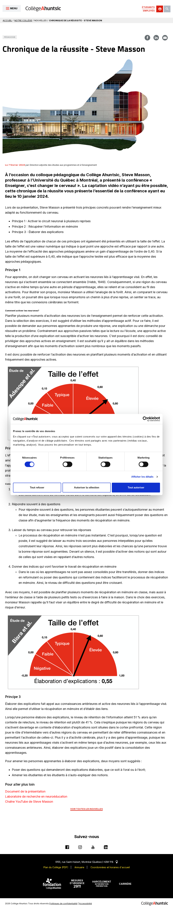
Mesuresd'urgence (77, 883)
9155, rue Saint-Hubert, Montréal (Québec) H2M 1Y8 (86, 861)
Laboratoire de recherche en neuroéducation (36, 796)
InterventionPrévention (101, 883)
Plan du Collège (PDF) (55, 867)
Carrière (125, 883)
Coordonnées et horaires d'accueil (110, 867)
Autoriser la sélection (86, 487)
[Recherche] (167, 9)
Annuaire (79, 867)
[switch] (67, 464)
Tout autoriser (136, 487)
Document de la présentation (25, 791)
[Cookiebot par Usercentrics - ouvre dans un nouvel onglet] (145, 418)
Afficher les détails (142, 476)
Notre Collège (23, 20)
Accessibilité (85, 903)
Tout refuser (37, 487)
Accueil (7, 20)
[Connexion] (159, 9)
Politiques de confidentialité (63, 903)
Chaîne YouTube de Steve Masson (29, 801)
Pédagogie (9, 37)
